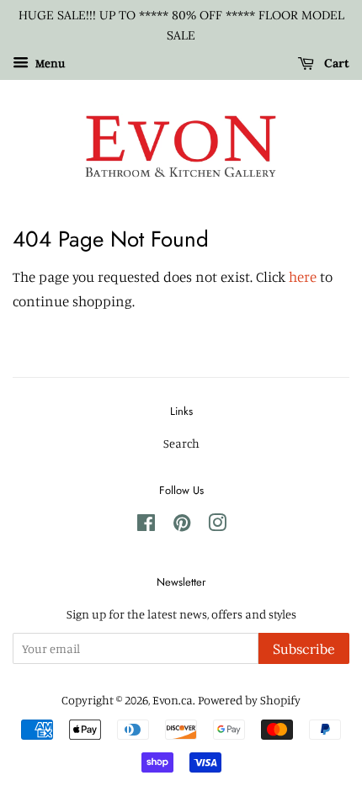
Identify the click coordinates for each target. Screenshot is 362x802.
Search (181, 443)
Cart (335, 63)
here (303, 276)
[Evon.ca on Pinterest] (182, 525)
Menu (49, 63)
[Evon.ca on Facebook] (146, 525)
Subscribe (304, 648)
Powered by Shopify (249, 700)
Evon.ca (172, 700)
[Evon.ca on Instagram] (217, 525)
